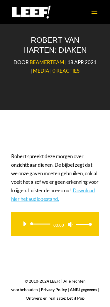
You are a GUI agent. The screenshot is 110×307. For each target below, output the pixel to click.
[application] (55, 224)
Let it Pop (75, 298)
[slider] (82, 224)
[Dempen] (70, 224)
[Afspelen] (24, 223)
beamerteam (47, 62)
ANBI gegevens (83, 289)
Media (41, 71)
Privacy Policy (54, 289)
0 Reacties (66, 71)
